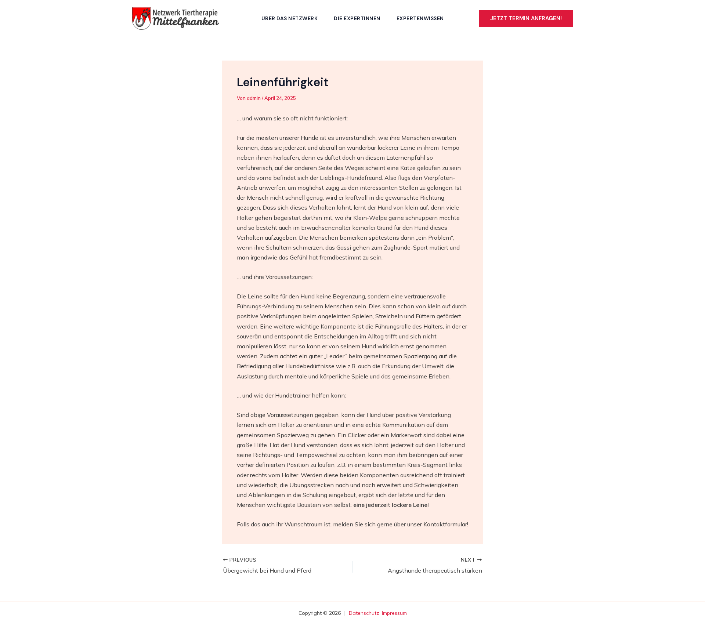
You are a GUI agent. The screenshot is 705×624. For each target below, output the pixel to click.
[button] (526, 18)
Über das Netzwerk (289, 18)
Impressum (394, 613)
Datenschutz (364, 613)
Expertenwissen (420, 18)
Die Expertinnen (357, 18)
